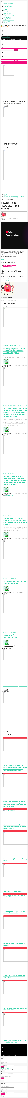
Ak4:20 (5, 7)
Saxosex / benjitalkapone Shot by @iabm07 (14, 582)
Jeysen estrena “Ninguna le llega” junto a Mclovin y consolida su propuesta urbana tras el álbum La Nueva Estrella (15, 412)
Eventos (5, 345)
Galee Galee (6, 12)
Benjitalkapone (12, 578)
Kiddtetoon (6, 14)
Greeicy (11, 345)
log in (2, 1066)
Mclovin (14, 405)
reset (2, 1078)
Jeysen (10, 405)
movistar (20, 345)
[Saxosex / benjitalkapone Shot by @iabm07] (15, 559)
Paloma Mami (7, 13)
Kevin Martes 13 (7, 17)
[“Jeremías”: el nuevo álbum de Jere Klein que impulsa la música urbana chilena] (15, 504)
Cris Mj (5, 10)
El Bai (5, 9)
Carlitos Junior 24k (8, 16)
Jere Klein (10, 515)
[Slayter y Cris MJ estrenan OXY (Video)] (15, 929)
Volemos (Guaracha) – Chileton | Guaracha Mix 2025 (14, 1041)
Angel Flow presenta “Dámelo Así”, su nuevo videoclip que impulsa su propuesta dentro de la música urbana (14, 480)
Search (16, 49)
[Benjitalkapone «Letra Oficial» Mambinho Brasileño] (15, 902)
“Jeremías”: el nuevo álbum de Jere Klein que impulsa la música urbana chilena (15, 521)
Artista (5, 405)
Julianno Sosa (7, 18)
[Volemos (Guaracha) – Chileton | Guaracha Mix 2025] (15, 1025)
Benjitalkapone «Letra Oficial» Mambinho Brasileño (14, 912)
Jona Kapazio (7, 21)
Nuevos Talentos (22, 405)
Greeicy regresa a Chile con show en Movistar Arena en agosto (14, 351)
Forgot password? (6, 1068)
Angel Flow (6, 473)
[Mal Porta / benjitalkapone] (15, 613)
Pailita (5, 22)
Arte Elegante (7, 6)
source (3, 259)
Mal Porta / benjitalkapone (10, 636)
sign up (3, 1071)
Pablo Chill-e (8, 3)
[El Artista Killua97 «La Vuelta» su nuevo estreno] (15, 993)
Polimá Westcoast (8, 20)
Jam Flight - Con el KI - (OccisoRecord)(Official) (13, 728)
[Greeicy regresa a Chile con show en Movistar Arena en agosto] (15, 326)
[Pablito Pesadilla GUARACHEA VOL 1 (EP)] (15, 961)
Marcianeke (6, 5)
